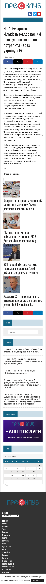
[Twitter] (35, 14)
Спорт (4, 543)
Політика (5, 540)
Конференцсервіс (8, 563)
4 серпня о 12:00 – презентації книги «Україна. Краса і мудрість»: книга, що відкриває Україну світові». (22, 350)
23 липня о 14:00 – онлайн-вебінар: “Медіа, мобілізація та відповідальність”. (19, 371)
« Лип (5, 485)
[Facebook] (30, 14)
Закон (4, 529)
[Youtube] (39, 14)
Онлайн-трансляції (9, 566)
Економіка (5, 526)
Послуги (5, 555)
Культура (5, 532)
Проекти (5, 558)
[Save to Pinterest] (27, 61)
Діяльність (6, 552)
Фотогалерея (6, 569)
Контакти (5, 572)
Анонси (8, 342)
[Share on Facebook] (8, 61)
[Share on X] (18, 61)
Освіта (4, 537)
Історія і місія (7, 560)
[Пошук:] (23, 332)
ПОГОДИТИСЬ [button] (38, 580)
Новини (4, 523)
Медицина (6, 535)
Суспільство (6, 546)
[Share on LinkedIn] (38, 61)
